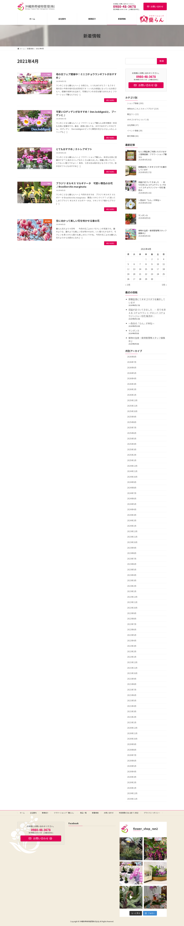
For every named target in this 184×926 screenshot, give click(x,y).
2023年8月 (131, 553)
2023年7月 (131, 558)
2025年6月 (131, 433)
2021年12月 (132, 662)
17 (158, 269)
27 (134, 279)
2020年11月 (132, 733)
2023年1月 (131, 591)
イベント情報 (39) (134, 130)
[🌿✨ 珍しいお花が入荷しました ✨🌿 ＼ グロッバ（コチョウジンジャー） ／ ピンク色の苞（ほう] (155, 848)
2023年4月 (131, 575)
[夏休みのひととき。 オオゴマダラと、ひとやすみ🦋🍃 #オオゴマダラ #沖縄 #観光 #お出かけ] (131, 848)
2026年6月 (131, 367)
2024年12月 (132, 465)
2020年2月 (131, 782)
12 (128, 269)
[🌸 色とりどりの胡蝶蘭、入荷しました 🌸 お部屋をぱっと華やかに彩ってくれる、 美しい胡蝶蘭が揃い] (155, 897)
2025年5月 (131, 438)
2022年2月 (131, 651)
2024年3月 (131, 515)
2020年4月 (131, 771)
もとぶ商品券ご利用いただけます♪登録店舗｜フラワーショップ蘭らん (152, 154)
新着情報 (95, 813)
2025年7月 (131, 427)
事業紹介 (45, 813)
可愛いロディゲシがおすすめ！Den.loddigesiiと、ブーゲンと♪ (86, 113)
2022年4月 (131, 640)
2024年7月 (131, 493)
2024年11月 (132, 471)
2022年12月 (132, 596)
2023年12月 (132, 531)
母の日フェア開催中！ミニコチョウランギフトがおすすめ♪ (86, 75)
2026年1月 (131, 394)
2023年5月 (131, 569)
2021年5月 (131, 700)
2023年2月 (131, 586)
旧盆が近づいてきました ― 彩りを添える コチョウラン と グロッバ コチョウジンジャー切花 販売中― (152, 186)
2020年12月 (132, 727)
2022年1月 (131, 657)
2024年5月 (131, 504)
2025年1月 (131, 460)
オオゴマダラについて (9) (138, 119)
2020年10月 (132, 738)
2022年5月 (131, 635)
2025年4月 (131, 444)
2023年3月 (131, 580)
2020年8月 (131, 749)
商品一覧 (83, 813)
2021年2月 (131, 717)
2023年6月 (131, 564)
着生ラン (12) (133, 114)
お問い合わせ (156, 6)
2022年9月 (131, 613)
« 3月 (127, 284)
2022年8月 (131, 618)
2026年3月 (131, 384)
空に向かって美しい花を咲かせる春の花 (78, 220)
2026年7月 (131, 362)
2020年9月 (131, 744)
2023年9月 (131, 547)
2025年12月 (132, 400)
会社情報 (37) (133, 125)
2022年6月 (131, 629)
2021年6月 (131, 695)
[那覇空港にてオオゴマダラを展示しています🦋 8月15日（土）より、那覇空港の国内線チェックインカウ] (155, 873)
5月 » (164, 284)
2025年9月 (131, 416)
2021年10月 (132, 673)
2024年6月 (131, 498)
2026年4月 (131, 378)
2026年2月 (131, 389)
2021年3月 (131, 711)
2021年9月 (131, 678)
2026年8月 (131, 356)
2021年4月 (131, 706)
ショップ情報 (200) (135, 103)
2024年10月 (132, 476)
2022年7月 (131, 624)
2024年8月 (131, 487)
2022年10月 (132, 607)
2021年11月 (132, 667)
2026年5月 (131, 373)
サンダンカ (143, 215)
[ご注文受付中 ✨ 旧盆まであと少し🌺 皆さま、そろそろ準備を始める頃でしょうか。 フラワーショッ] (131, 873)
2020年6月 (131, 760)
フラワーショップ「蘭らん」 (64, 813)
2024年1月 (131, 525)
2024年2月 (131, 520)
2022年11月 (132, 602)
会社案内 (33, 813)
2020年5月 (131, 766)
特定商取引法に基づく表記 (128, 813)
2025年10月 (132, 411)
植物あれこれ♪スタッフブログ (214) (143, 108)
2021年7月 (131, 689)
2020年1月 (131, 788)
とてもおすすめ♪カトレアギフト (74, 149)
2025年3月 (131, 449)
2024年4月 (131, 509)
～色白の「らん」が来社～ (149, 200)
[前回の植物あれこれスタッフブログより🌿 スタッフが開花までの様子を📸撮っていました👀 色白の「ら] (131, 897)
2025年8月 (131, 422)
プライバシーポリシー (152, 813)
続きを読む (110, 100)
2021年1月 (131, 722)
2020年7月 (131, 755)
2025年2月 (131, 455)
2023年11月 (132, 536)
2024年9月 (131, 482)
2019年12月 (132, 793)
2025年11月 (132, 405)
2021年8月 (131, 684)
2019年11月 (132, 798)
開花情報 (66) (133, 136)
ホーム (22, 813)
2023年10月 (132, 542)
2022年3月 (131, 646)
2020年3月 (131, 777)
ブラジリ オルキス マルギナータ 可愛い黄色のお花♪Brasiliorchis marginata (84, 184)
